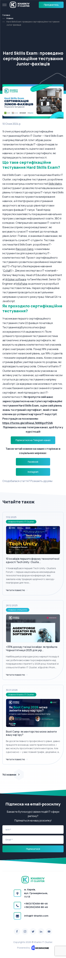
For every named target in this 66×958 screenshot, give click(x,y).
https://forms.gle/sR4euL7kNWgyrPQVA (27, 423)
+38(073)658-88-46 (36, 903)
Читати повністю (15, 590)
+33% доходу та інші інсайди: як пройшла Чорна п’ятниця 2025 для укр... (31, 648)
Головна (6, 15)
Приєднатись (51, 4)
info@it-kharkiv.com (36, 915)
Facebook (33, 461)
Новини (9, 18)
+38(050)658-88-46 (36, 907)
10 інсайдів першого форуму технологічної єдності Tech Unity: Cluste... (32, 560)
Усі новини (9, 774)
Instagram (33, 471)
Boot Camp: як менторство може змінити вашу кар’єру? (31, 733)
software (20, 279)
